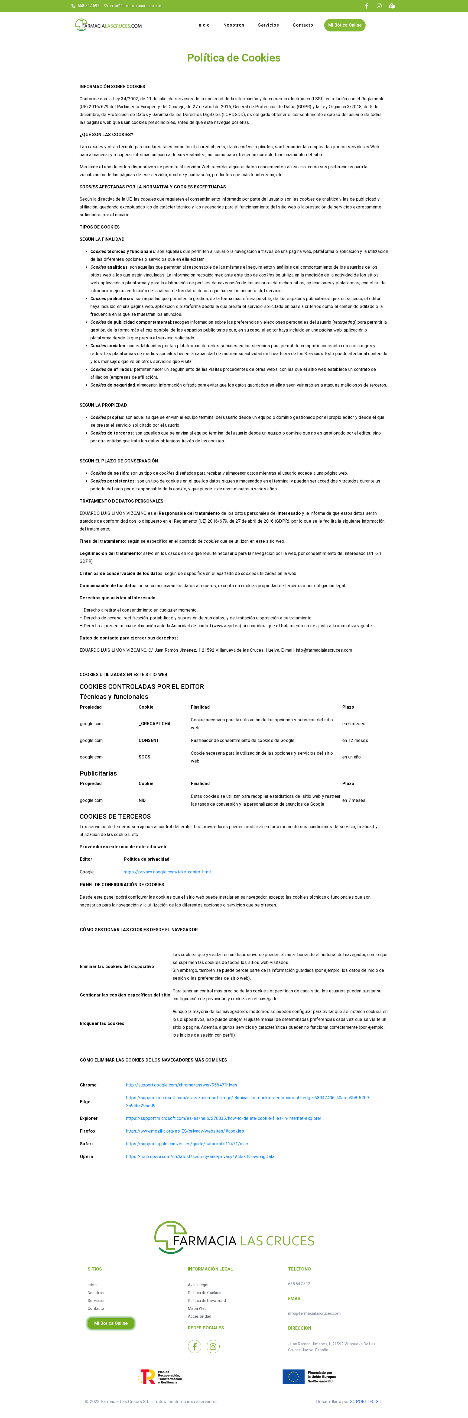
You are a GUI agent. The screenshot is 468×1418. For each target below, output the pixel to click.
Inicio (203, 25)
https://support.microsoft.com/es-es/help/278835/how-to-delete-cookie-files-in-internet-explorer (223, 1118)
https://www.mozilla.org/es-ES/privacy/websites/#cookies (185, 1131)
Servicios (268, 25)
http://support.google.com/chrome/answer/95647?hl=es (182, 1085)
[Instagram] (213, 1346)
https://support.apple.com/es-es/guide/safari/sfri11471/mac (187, 1143)
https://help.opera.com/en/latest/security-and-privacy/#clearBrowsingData (200, 1156)
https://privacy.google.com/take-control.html (167, 871)
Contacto (303, 25)
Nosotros (234, 25)
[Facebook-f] (194, 1346)
